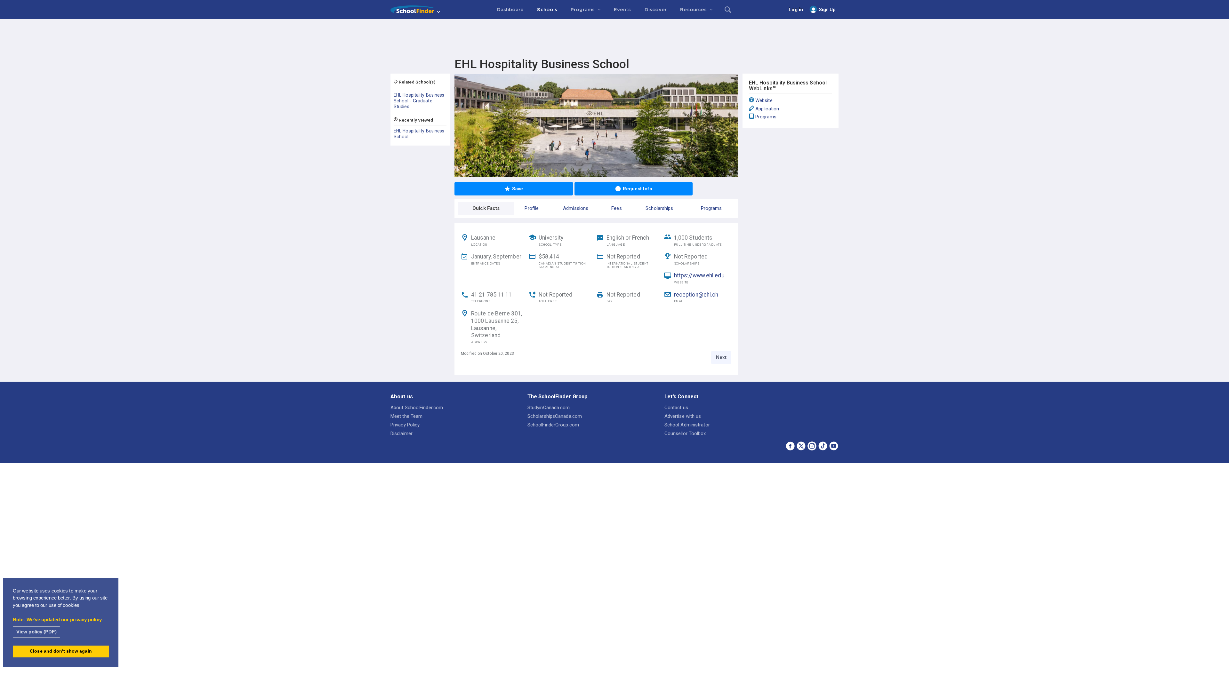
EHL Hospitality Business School (419, 133)
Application (767, 109)
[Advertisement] (614, 36)
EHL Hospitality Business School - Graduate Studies (419, 100)
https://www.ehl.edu (699, 275)
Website (764, 100)
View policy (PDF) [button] (36, 631)
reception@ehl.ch (696, 294)
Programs (765, 117)
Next (721, 357)
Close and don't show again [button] (61, 651)
